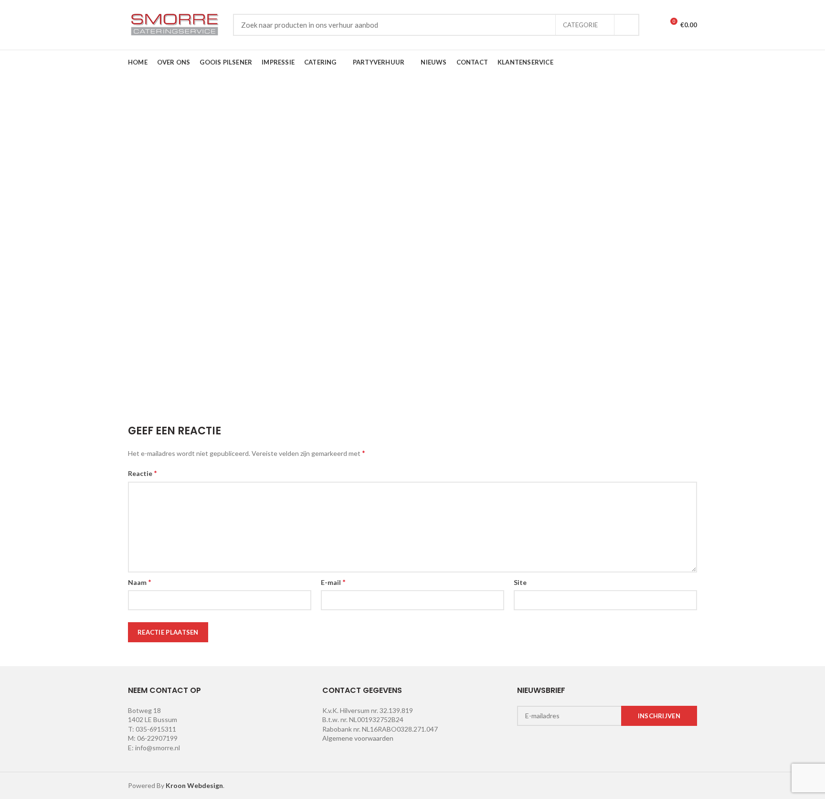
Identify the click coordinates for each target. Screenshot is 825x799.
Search (626, 25)
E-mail (333, 581)
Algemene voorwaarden (357, 738)
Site (520, 582)
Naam (139, 581)
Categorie (580, 25)
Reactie (142, 472)
